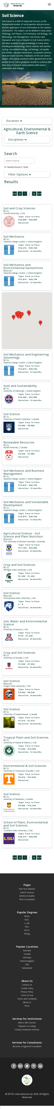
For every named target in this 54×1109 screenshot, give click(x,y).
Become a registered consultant (27, 1046)
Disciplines (16, 139)
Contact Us (27, 984)
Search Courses (27, 892)
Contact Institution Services (27, 1029)
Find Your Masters (27, 889)
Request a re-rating (27, 1026)
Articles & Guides (27, 896)
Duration (13, 121)
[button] (29, 313)
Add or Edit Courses (27, 1022)
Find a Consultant (27, 899)
